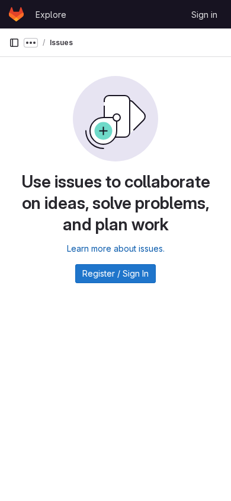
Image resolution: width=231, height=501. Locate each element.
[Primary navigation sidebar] (14, 42)
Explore (51, 14)
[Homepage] (16, 14)
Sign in (204, 14)
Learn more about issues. (116, 248)
